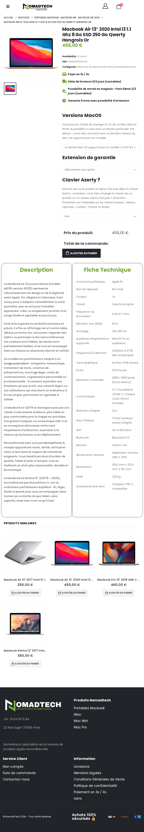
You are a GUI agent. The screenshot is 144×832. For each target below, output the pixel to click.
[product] (25, 553)
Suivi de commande (19, 773)
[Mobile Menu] (8, 6)
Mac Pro (80, 727)
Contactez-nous (16, 779)
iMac (78, 714)
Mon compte (13, 766)
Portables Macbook (125, 66)
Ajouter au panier (83, 253)
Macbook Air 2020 (103, 66)
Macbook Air (85, 66)
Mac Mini (81, 721)
